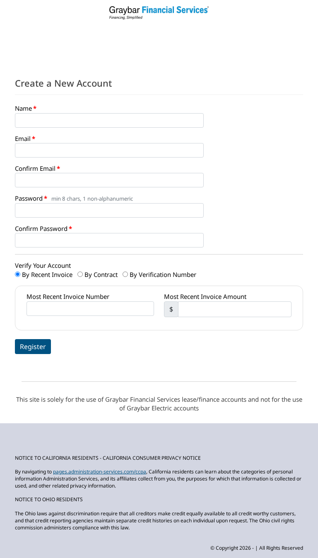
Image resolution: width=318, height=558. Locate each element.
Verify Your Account (43, 265)
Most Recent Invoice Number (67, 296)
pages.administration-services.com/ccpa (99, 471)
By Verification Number (162, 274)
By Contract (100, 274)
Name (23, 108)
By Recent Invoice (46, 274)
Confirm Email (35, 168)
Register (33, 346)
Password (29, 198)
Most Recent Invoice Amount (205, 296)
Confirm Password (41, 228)
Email (23, 138)
